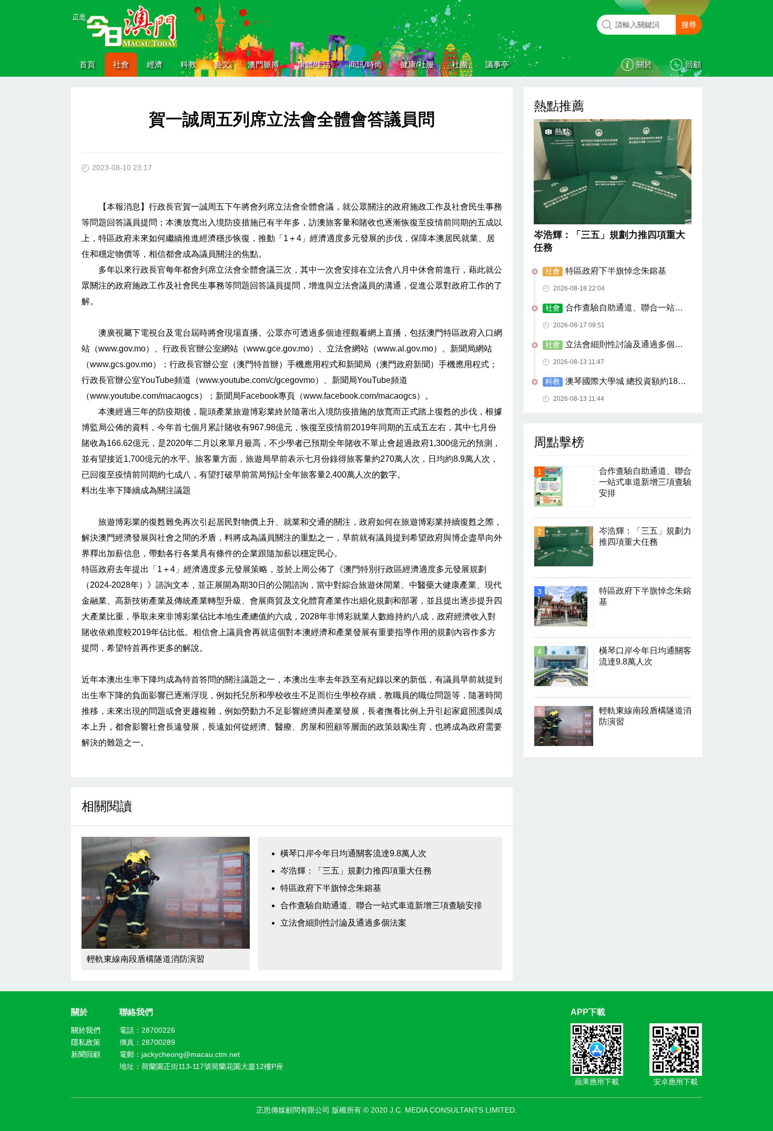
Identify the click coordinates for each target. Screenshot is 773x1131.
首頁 (87, 64)
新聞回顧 (85, 1054)
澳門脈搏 (263, 64)
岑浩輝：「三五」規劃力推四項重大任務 (356, 870)
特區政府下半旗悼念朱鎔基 (330, 888)
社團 (459, 64)
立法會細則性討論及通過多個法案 (343, 922)
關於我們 (85, 1030)
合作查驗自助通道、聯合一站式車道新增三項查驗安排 (381, 905)
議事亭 (497, 64)
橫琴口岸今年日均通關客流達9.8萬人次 (353, 853)
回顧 (693, 64)
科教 (188, 64)
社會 (121, 64)
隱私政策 (85, 1042)
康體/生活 (314, 64)
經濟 (154, 64)
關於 (644, 64)
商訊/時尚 (365, 64)
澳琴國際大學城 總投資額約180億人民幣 (613, 382)
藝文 (222, 64)
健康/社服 (417, 64)
